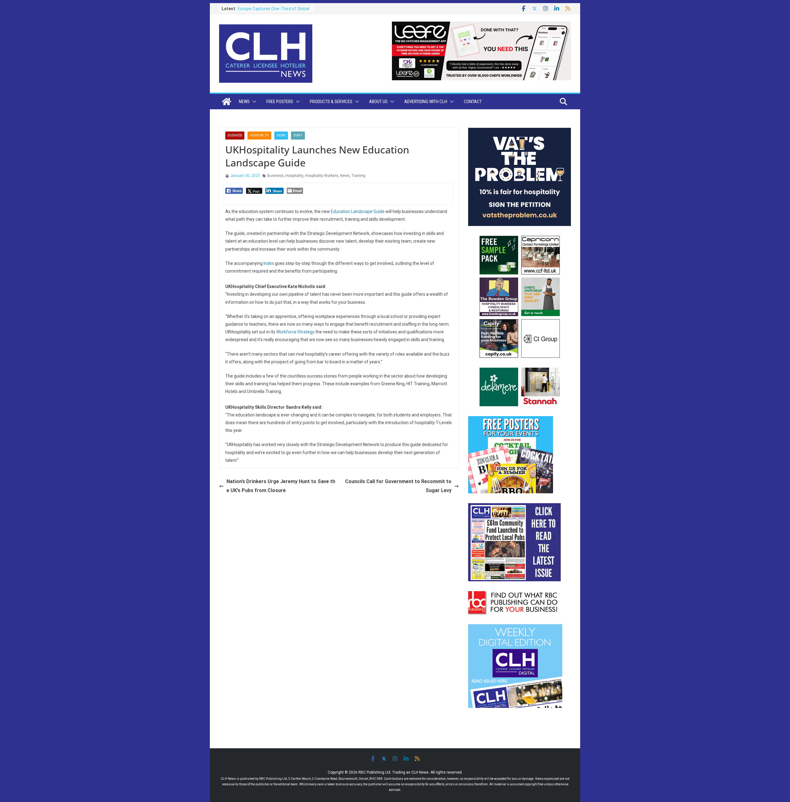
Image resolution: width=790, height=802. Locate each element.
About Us (378, 101)
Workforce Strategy (295, 331)
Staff (297, 135)
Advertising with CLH (425, 101)
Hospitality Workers (321, 175)
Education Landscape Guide (358, 211)
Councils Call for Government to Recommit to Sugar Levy (398, 485)
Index (269, 263)
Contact (473, 101)
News (244, 101)
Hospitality (259, 135)
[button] (253, 101)
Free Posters (279, 101)
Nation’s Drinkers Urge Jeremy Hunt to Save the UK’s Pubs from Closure (281, 485)
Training (358, 175)
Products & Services (331, 101)
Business (235, 135)
